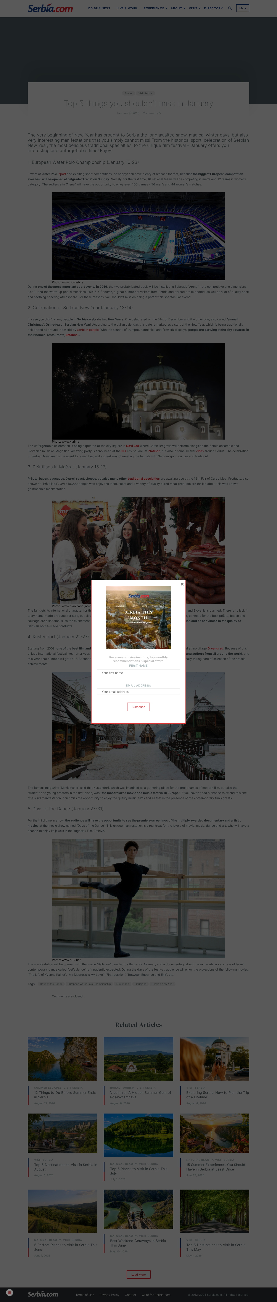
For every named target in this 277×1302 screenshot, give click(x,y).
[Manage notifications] (9, 1292)
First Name (138, 665)
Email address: (138, 685)
